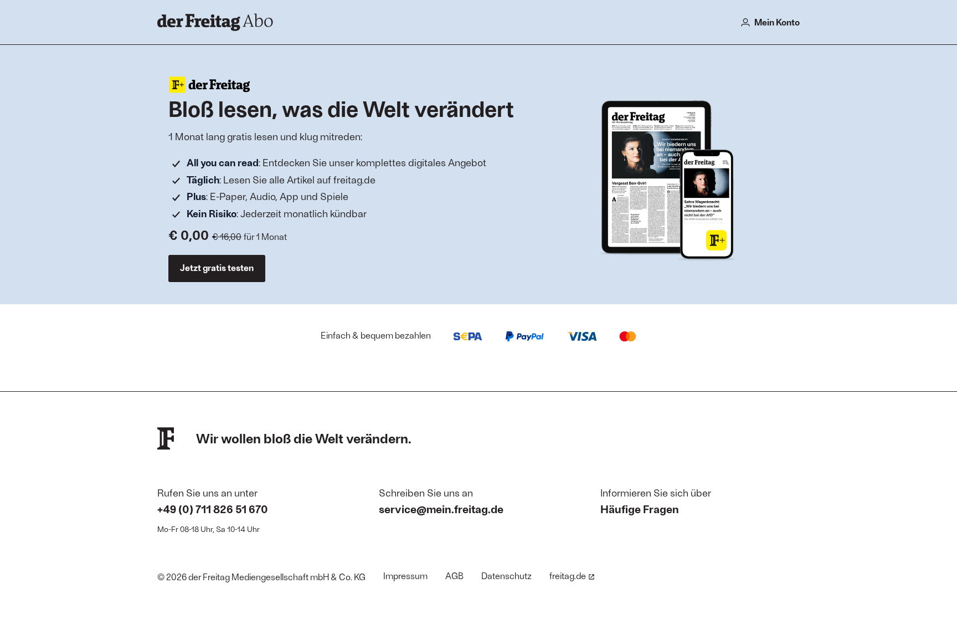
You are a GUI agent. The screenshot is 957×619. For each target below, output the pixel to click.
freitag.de (567, 575)
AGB (454, 575)
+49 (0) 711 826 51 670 (212, 508)
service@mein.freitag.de (441, 508)
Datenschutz (506, 575)
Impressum (405, 575)
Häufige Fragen (639, 508)
